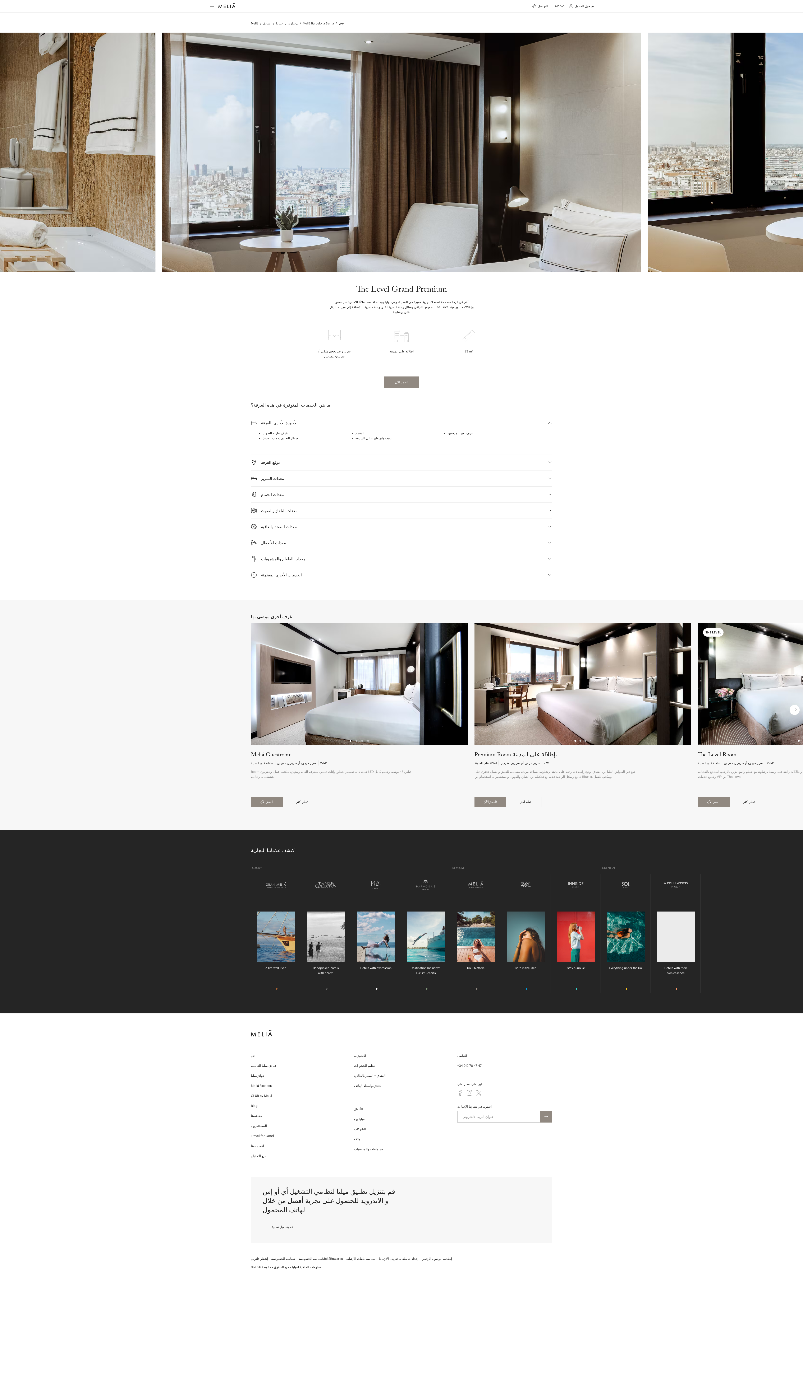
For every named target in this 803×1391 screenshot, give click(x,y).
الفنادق (267, 23)
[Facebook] (460, 1093)
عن (253, 1056)
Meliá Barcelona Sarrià (318, 23)
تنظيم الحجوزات (364, 1066)
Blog (254, 1106)
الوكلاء (358, 1139)
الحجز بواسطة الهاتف (368, 1086)
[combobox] (559, 6)
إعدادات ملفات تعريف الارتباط (398, 1259)
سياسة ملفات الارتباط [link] (360, 1259)
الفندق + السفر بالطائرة (370, 1076)
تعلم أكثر (302, 802)
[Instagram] (469, 1093)
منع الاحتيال (258, 1156)
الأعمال (358, 1109)
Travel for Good (262, 1136)
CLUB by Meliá (261, 1096)
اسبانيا (280, 23)
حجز (341, 23)
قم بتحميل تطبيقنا (281, 1227)
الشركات (360, 1129)
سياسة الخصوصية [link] (283, 1259)
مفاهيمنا (256, 1116)
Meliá (254, 23)
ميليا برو (359, 1119)
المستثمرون (259, 1126)
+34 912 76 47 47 (469, 1066)
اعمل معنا (257, 1146)
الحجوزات (360, 1056)
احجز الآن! (401, 382)
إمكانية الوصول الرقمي (437, 1259)
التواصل (462, 1056)
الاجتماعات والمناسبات (369, 1149)
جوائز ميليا (258, 1076)
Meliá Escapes (261, 1086)
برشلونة (293, 23)
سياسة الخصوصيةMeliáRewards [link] (320, 1259)
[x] (479, 1093)
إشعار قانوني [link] (259, 1259)
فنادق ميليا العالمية (263, 1066)
